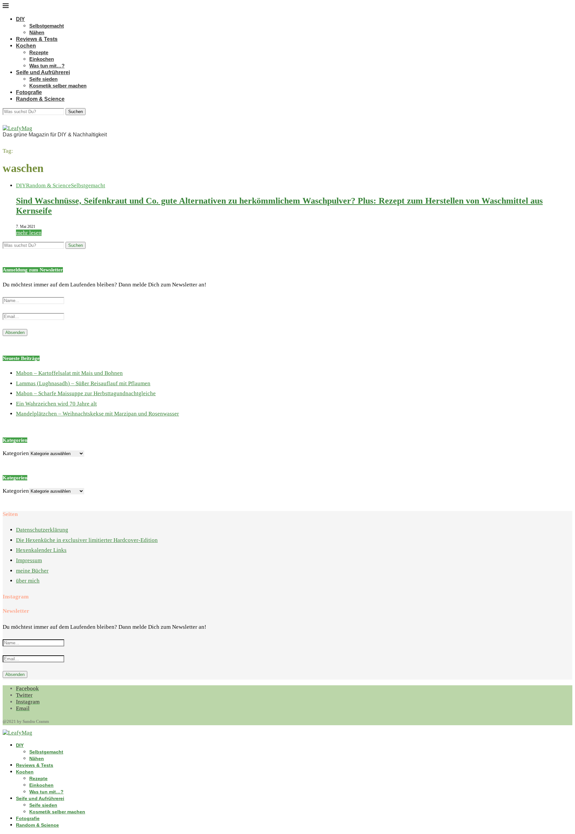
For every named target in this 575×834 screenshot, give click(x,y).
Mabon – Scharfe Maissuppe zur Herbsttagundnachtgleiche (86, 393)
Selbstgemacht (46, 26)
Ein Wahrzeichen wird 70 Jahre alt (56, 404)
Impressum (29, 560)
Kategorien (16, 453)
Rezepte (38, 52)
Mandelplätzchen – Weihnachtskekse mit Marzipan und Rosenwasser (97, 414)
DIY (20, 19)
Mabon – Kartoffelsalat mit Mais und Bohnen (69, 373)
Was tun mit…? (47, 66)
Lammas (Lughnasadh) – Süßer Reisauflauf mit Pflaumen (83, 383)
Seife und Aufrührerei (43, 72)
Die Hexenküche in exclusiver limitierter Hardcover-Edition (87, 540)
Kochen (26, 46)
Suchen (75, 111)
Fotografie (29, 92)
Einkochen (41, 59)
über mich (28, 581)
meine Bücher (32, 571)
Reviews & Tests (37, 39)
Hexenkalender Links (41, 550)
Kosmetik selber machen (58, 85)
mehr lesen (29, 233)
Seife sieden (43, 79)
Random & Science (40, 99)
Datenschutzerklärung (42, 530)
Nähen (36, 32)
